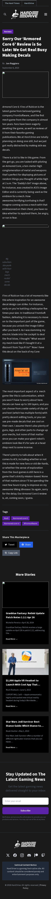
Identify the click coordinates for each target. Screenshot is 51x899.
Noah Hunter (12, 731)
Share (28, 544)
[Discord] (29, 855)
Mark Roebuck (12, 689)
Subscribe (25, 810)
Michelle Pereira (13, 622)
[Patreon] (36, 855)
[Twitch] (43, 855)
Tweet (11, 544)
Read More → (12, 639)
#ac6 (6, 518)
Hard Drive (29, 3)
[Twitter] (8, 855)
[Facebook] (15, 855)
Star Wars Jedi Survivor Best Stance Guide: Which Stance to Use (23, 726)
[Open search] (5, 14)
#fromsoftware (30, 523)
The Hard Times (12, 3)
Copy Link (13, 553)
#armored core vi (11, 523)
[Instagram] (22, 855)
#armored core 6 (20, 518)
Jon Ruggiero (12, 63)
